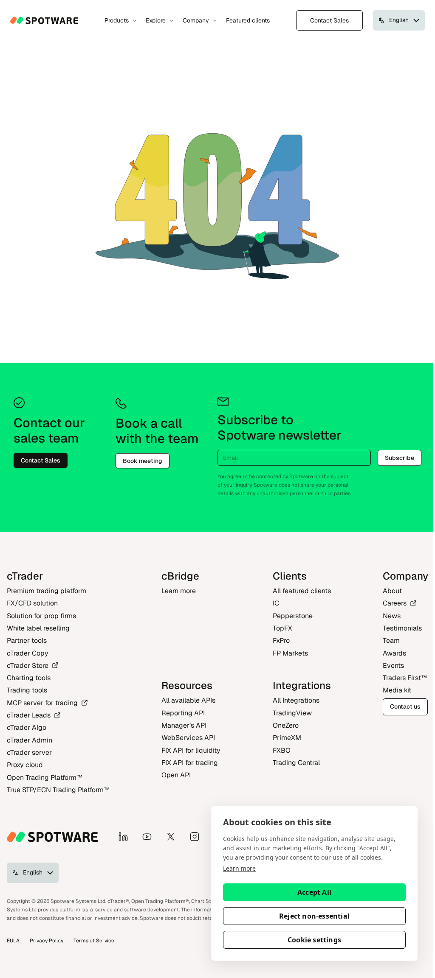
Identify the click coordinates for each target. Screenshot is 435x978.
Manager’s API (183, 725)
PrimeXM (287, 737)
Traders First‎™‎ (405, 677)
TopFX (282, 628)
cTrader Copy (27, 653)
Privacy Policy (46, 940)
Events (393, 665)
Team (391, 640)
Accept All (314, 892)
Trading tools (27, 690)
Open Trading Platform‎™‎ (44, 777)
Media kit (397, 690)
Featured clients (248, 20)
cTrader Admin (29, 740)
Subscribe (399, 458)
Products (117, 20)
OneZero (286, 725)
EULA (13, 940)
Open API (176, 775)
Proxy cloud (25, 764)
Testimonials (402, 628)
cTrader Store (27, 665)
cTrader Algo (26, 727)
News (392, 615)
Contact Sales (329, 20)
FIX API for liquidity (190, 750)
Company (196, 20)
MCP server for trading (42, 702)
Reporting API (183, 713)
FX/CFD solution (32, 603)
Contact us (405, 706)
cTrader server (29, 752)
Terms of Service (93, 940)
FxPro (281, 640)
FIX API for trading (189, 762)
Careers (395, 603)
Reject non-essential (314, 916)
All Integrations (296, 700)
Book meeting (142, 461)
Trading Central (296, 762)
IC (276, 603)
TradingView (292, 713)
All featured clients (302, 590)
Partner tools (27, 640)
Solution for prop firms (41, 615)
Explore (156, 20)
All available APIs (188, 700)
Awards (394, 653)
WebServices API (188, 737)
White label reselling (38, 628)
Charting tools (29, 677)
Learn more (239, 868)
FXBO (282, 750)
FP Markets (290, 653)
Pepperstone (293, 615)
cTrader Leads (29, 715)
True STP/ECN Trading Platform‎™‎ (58, 789)
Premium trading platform (46, 590)
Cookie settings (314, 939)
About (392, 590)
